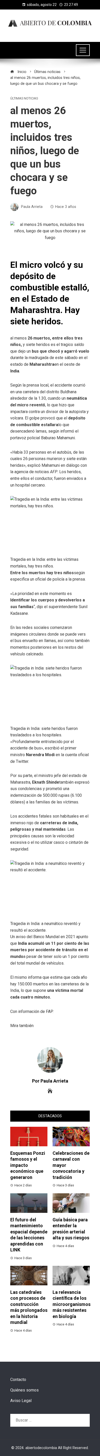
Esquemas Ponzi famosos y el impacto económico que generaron (27, 1165)
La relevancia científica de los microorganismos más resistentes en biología (72, 1304)
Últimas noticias (24, 98)
